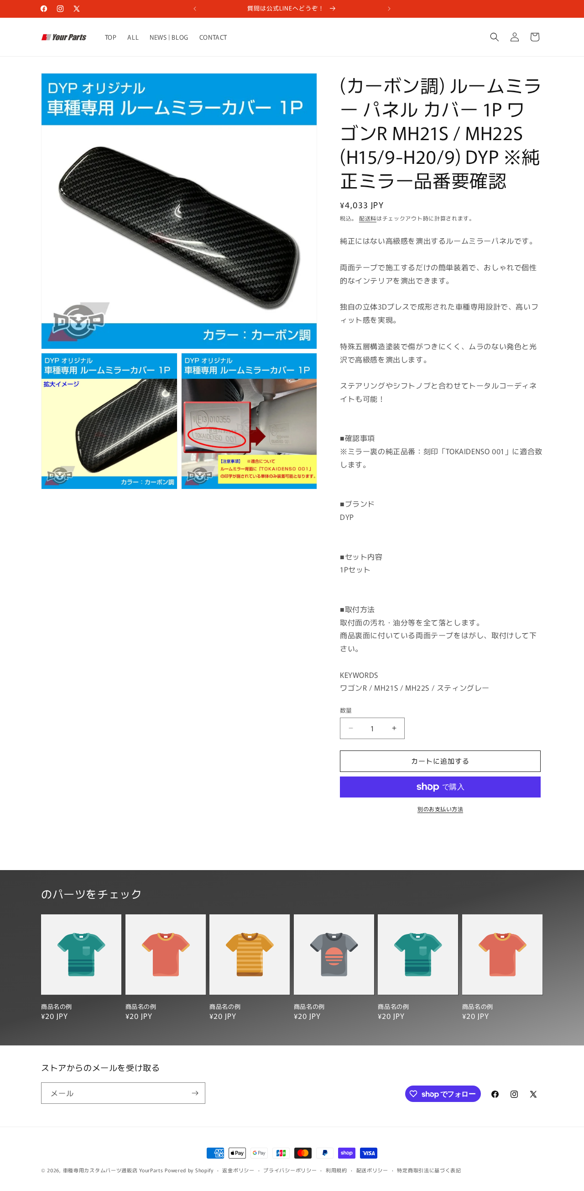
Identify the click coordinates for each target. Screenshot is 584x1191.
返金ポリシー (238, 1170)
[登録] (195, 1093)
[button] (495, 37)
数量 (346, 710)
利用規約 (336, 1170)
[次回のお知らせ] (389, 8)
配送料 (367, 218)
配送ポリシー (372, 1170)
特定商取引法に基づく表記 (429, 1170)
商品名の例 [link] (56, 1007)
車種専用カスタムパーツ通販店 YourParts (113, 1170)
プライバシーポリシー (290, 1170)
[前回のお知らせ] (195, 8)
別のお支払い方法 (440, 809)
